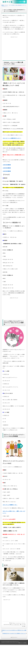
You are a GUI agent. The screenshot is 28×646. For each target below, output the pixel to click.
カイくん (23, 623)
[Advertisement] (14, 49)
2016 (11, 623)
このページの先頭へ (23, 642)
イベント (22, 624)
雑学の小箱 (9, 641)
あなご (14, 623)
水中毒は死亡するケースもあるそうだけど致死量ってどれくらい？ (14, 633)
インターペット (19, 623)
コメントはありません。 (15, 624)
